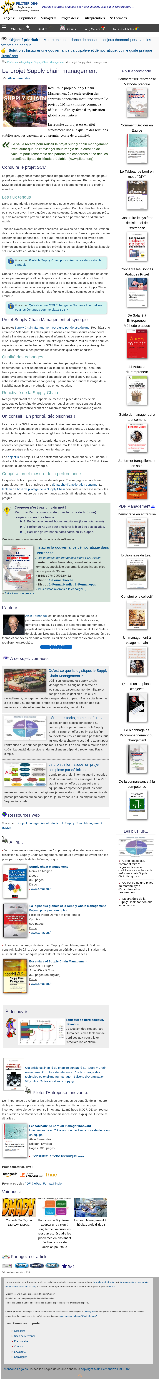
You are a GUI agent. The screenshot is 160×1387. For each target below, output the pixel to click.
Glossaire (19, 1330)
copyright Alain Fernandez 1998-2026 (106, 1369)
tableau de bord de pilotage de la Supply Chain (34, 489)
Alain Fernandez (19, 78)
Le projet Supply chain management (87, 62)
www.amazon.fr (41, 888)
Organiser (27, 18)
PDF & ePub (33, 1183)
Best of (43, 29)
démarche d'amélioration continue (75, 484)
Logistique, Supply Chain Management (42, 62)
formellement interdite (104, 1282)
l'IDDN (112, 1286)
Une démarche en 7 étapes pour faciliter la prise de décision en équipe (69, 1130)
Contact (18, 1346)
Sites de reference (24, 1336)
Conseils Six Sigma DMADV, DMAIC (19, 1222)
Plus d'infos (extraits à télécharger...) (62, 589)
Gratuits (70, 29)
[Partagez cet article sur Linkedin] (52, 1267)
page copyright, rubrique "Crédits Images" (78, 1316)
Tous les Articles (123, 29)
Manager (48, 18)
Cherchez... (18, 29)
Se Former (118, 18)
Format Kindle (52, 1183)
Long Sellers (92, 29)
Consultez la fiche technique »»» (58, 1156)
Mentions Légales (16, 1369)
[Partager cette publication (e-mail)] (7, 1267)
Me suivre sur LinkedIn (56, 647)
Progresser (69, 18)
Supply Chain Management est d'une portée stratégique (52, 327)
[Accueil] (3, 61)
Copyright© (20, 1356)
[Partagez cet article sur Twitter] (22, 1267)
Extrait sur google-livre (19, 593)
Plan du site (21, 1341)
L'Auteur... (20, 1351)
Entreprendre (94, 18)
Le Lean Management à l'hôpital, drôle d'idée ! (90, 1222)
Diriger (8, 18)
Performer (12, 62)
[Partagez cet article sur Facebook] (36, 1267)
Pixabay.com (90, 1312)
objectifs (13, 457)
